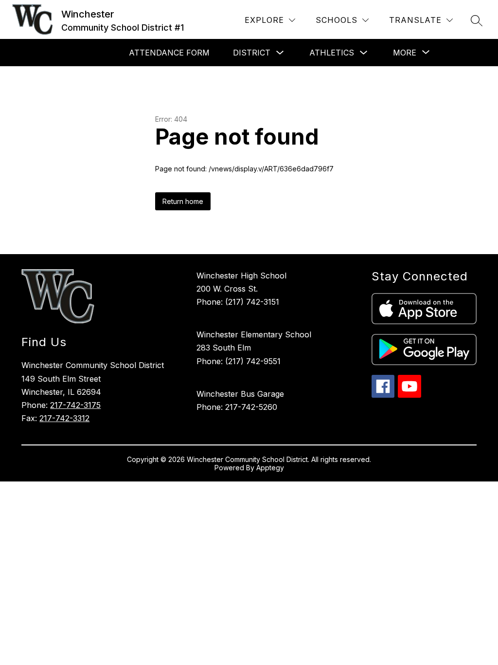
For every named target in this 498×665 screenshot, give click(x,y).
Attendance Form (169, 52)
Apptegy (270, 467)
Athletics (331, 52)
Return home (182, 201)
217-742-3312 (64, 418)
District (251, 52)
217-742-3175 (75, 405)
